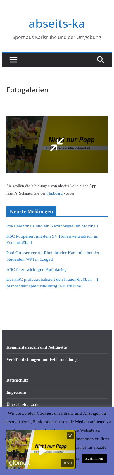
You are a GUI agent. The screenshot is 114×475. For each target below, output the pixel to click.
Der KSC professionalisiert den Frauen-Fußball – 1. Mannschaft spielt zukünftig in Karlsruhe (53, 283)
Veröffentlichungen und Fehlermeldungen (43, 359)
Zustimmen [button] (94, 458)
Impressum (16, 392)
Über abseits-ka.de (22, 404)
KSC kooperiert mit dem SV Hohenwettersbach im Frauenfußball (52, 239)
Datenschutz (17, 380)
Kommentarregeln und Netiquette (36, 347)
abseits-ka (57, 23)
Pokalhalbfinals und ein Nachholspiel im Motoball (52, 226)
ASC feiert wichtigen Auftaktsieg (36, 269)
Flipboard (55, 193)
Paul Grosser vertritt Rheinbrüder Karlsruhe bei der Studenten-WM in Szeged (52, 256)
